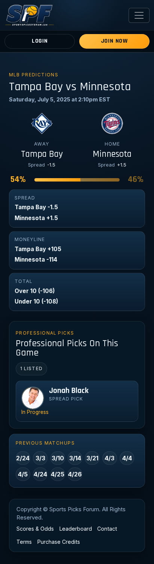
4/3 (109, 458)
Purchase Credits (58, 542)
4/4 (127, 458)
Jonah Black (69, 391)
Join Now (114, 41)
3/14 (75, 458)
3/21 (92, 458)
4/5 (23, 474)
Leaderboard (75, 528)
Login (40, 41)
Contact (107, 528)
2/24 (23, 458)
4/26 (75, 474)
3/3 (40, 458)
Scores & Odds (35, 528)
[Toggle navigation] (139, 15)
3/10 (58, 458)
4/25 (57, 474)
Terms (24, 542)
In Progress (35, 412)
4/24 (40, 474)
